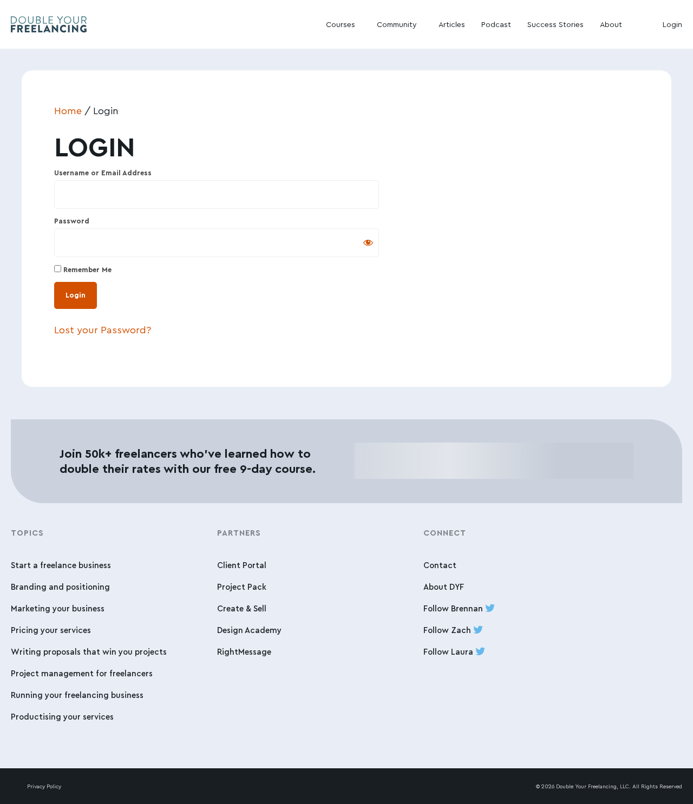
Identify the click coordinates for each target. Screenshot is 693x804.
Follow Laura (449, 652)
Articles (452, 24)
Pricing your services (51, 630)
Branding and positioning (60, 587)
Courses (340, 24)
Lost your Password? (102, 329)
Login (672, 24)
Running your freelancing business (77, 695)
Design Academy (249, 630)
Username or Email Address (103, 173)
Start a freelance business (61, 565)
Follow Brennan (454, 608)
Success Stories (555, 24)
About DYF (443, 587)
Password (71, 221)
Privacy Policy (44, 786)
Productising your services (62, 716)
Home (68, 110)
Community (397, 24)
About (611, 24)
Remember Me (86, 269)
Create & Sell (241, 608)
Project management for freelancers (82, 673)
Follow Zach (448, 630)
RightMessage (244, 652)
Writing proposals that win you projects (89, 652)
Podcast (496, 24)
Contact (439, 565)
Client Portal (241, 565)
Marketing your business (57, 608)
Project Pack (241, 587)
